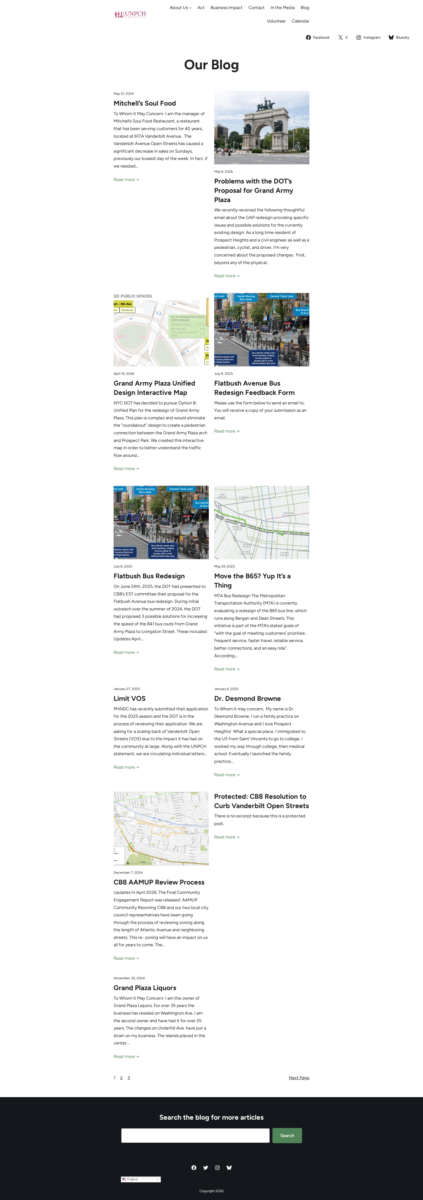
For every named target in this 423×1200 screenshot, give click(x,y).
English (132, 1179)
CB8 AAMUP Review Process (159, 882)
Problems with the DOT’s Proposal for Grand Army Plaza (253, 190)
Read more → (126, 179)
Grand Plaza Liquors (145, 987)
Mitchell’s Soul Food (145, 103)
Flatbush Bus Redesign (149, 576)
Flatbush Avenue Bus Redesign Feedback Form (254, 388)
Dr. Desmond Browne (247, 698)
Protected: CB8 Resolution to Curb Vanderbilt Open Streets (261, 801)
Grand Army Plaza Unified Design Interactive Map (154, 388)
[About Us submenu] (190, 7)
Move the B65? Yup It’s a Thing (252, 580)
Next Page (299, 1077)
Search (287, 1135)
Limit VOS (130, 698)
